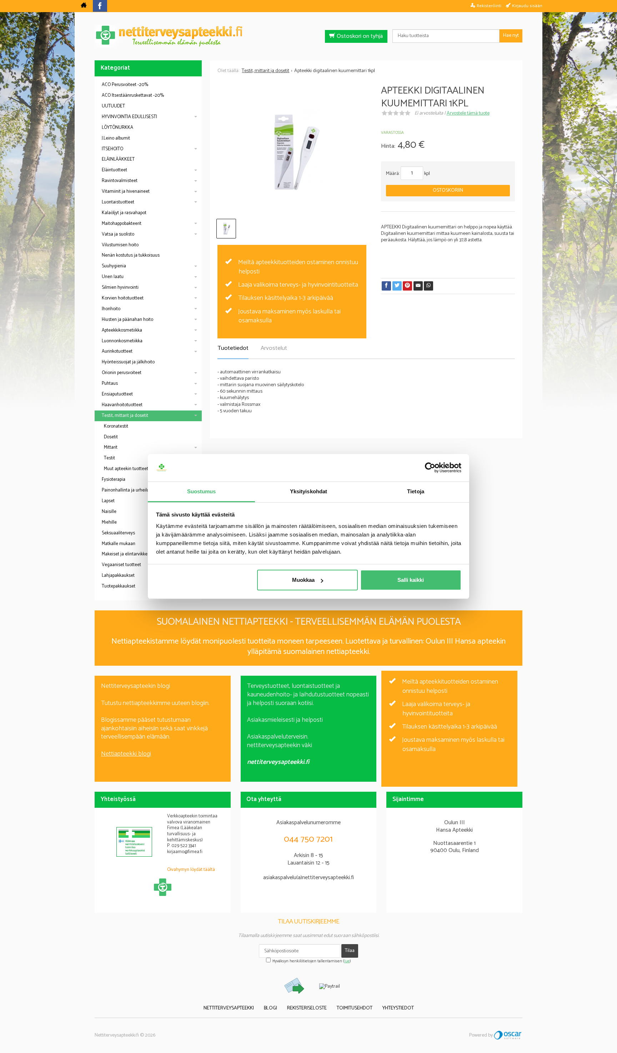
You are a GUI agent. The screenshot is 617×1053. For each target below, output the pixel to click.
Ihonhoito (111, 309)
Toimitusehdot (354, 1008)
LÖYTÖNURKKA (117, 127)
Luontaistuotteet (118, 202)
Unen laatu (113, 277)
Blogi (270, 1008)
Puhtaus (110, 383)
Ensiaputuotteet (117, 394)
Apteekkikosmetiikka (122, 330)
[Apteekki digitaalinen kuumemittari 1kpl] (291, 153)
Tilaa (350, 951)
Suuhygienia (114, 266)
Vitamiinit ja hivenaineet (126, 191)
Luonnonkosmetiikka (122, 341)
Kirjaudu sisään (527, 5)
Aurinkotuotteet (117, 351)
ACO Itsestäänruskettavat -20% (133, 95)
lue (347, 961)
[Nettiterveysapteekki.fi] (308, 36)
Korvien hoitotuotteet (123, 298)
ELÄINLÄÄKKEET (118, 159)
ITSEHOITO (112, 149)
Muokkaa (303, 580)
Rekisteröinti (489, 5)
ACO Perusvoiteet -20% (125, 85)
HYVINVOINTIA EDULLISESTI (129, 117)
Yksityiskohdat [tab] (308, 491)
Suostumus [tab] (201, 491)
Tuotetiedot (233, 348)
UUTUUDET (113, 106)
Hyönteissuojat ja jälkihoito (128, 362)
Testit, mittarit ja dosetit (125, 415)
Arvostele (468, 113)
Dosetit (111, 437)
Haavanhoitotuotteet (122, 405)
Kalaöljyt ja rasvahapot (124, 213)
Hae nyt (511, 35)
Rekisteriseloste (307, 1008)
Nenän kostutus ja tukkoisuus (131, 255)
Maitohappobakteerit (121, 223)
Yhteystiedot (398, 1008)
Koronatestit (116, 426)
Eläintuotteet (114, 170)
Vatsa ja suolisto (118, 234)
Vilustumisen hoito (120, 245)
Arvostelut (274, 348)
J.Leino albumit (116, 138)
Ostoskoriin (448, 190)
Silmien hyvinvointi (120, 287)
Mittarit (110, 447)
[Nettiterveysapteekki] (84, 6)
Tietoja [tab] (415, 491)
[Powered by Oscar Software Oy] (508, 1035)
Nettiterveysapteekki (229, 1008)
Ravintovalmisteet (119, 181)
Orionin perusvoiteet (121, 373)
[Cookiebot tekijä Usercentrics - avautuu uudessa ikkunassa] (430, 468)
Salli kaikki (410, 580)
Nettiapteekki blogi (126, 754)
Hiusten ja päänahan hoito (127, 319)
